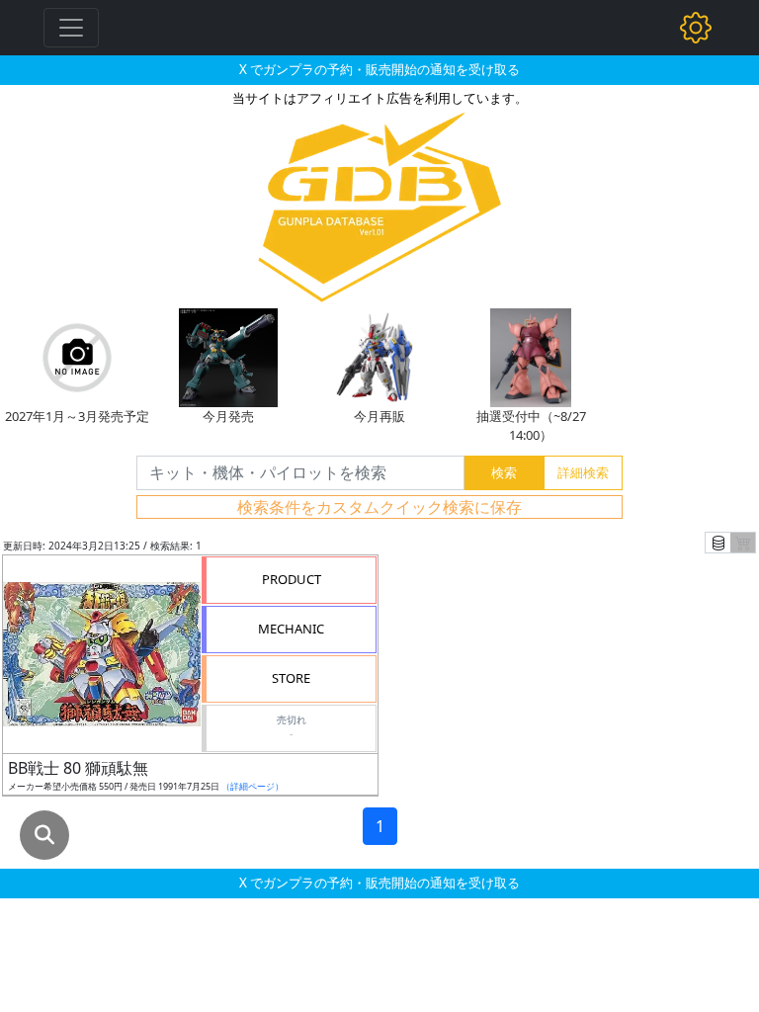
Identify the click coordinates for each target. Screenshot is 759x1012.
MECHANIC (291, 628)
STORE (291, 678)
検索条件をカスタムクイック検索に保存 (379, 507)
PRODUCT (291, 579)
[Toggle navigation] (71, 27)
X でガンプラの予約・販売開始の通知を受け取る (379, 69)
